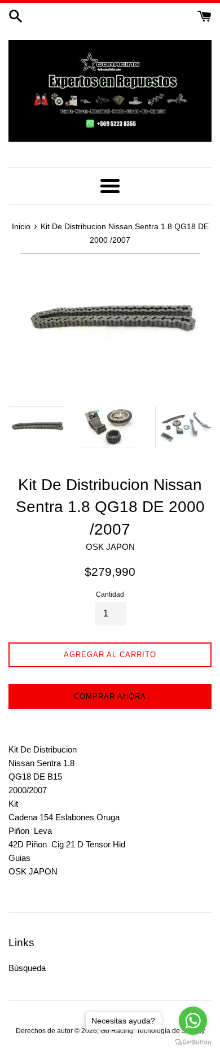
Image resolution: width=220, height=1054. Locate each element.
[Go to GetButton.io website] (193, 1042)
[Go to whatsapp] (193, 1021)
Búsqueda (27, 968)
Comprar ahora (110, 696)
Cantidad (110, 594)
